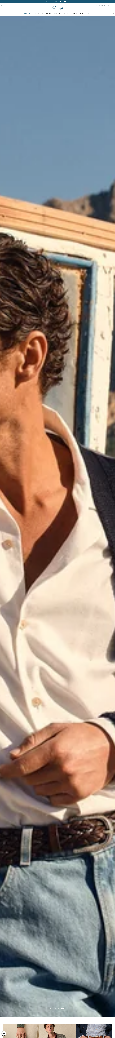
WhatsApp (111, 5)
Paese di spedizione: (7, 5)
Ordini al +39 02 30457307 (102, 5)
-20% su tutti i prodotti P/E (61, 2)
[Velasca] (57, 10)
